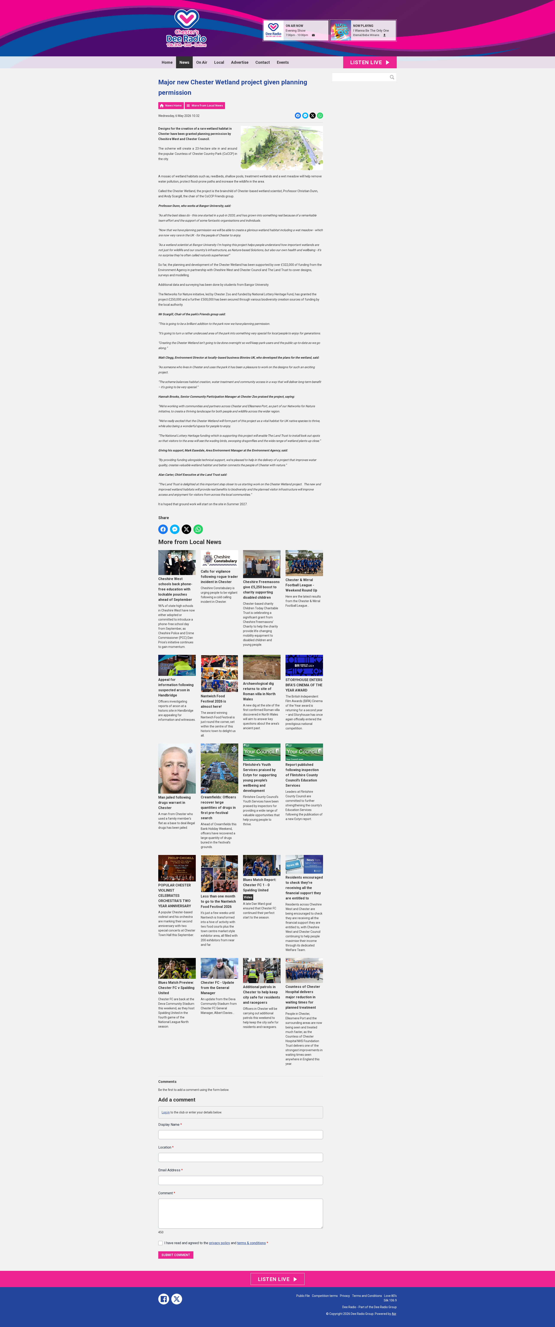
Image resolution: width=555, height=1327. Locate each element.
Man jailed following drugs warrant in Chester (174, 802)
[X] (176, 1299)
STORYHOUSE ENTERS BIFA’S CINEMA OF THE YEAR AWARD (304, 685)
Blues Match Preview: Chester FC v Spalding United (176, 988)
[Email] (313, 35)
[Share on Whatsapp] (320, 116)
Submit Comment (176, 1255)
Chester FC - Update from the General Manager (217, 988)
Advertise (239, 62)
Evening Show (295, 31)
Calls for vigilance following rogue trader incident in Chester (219, 576)
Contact (262, 62)
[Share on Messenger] (305, 116)
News (184, 62)
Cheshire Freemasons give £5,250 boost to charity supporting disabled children (261, 590)
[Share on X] (313, 116)
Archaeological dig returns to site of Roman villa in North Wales (259, 691)
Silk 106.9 (390, 1300)
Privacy (345, 1296)
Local (219, 62)
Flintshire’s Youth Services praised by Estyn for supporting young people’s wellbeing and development (260, 778)
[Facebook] (163, 1299)
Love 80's (390, 1296)
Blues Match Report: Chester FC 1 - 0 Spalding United (259, 885)
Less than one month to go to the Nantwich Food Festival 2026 (218, 901)
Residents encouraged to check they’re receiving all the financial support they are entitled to (304, 887)
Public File (303, 1296)
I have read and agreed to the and (216, 1243)
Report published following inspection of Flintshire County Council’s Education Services (302, 775)
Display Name (170, 1125)
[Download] (384, 35)
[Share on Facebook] (298, 116)
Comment (166, 1193)
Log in (166, 1112)
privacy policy (219, 1243)
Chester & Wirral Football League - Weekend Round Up (301, 585)
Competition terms (325, 1296)
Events (283, 62)
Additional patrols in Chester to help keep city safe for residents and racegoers (261, 995)
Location (166, 1147)
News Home (173, 105)
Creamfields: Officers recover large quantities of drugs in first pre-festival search (218, 807)
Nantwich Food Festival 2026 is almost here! (213, 701)
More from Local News (207, 105)
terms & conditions (251, 1243)
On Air (201, 62)
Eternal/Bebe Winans (366, 35)
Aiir (394, 1314)
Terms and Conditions (367, 1296)
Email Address (170, 1170)
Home (167, 62)
